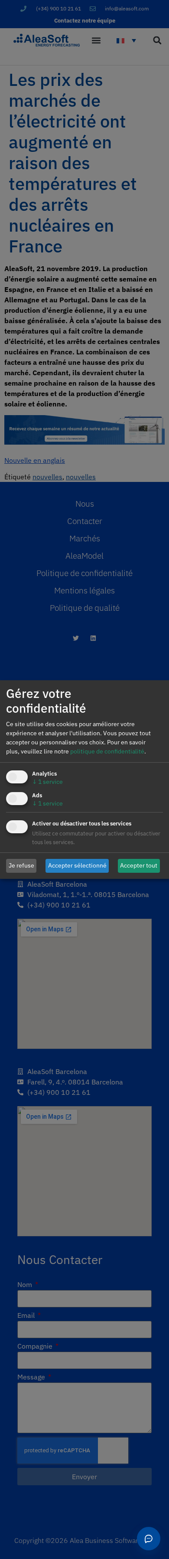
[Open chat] (148, 1538)
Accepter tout (138, 865)
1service (47, 782)
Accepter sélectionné (77, 865)
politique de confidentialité (107, 751)
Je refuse (21, 865)
